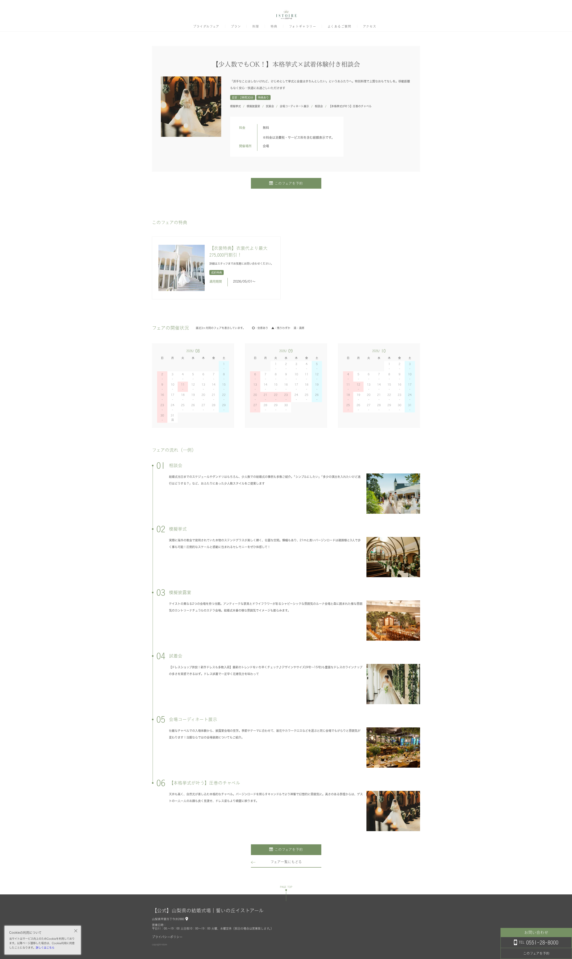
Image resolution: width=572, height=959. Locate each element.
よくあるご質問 (339, 26)
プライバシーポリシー (167, 936)
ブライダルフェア (206, 26)
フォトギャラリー (302, 26)
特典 (274, 26)
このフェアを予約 (289, 183)
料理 (255, 26)
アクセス (369, 26)
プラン (236, 26)
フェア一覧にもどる (286, 862)
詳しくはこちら (45, 947)
